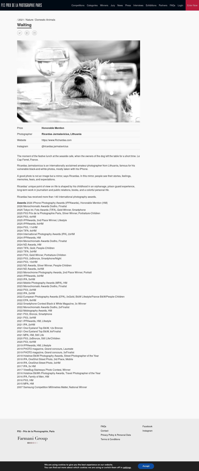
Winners (104, 5)
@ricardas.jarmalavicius (55, 146)
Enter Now (192, 5)
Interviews (138, 5)
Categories (92, 5)
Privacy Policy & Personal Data (116, 434)
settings (127, 467)
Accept (146, 466)
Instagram (148, 430)
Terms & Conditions (110, 439)
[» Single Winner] (21, 5)
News (120, 5)
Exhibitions (151, 5)
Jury (113, 5)
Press (128, 5)
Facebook (147, 426)
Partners (163, 5)
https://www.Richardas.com (57, 140)
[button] (19, 32)
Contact (104, 430)
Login (180, 5)
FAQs (172, 5)
